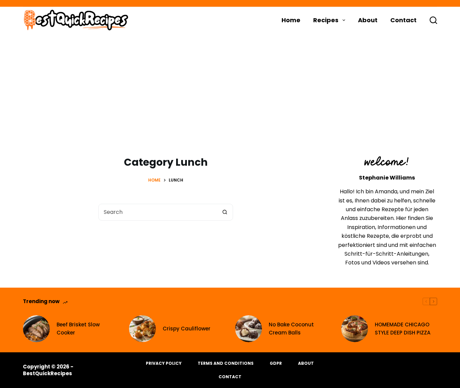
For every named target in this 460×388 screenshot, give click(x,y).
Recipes (325, 20)
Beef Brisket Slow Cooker (78, 328)
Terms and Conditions (226, 363)
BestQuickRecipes (47, 373)
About (367, 20)
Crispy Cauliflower (186, 328)
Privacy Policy (164, 363)
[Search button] (225, 212)
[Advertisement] (230, 84)
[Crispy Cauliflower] (142, 328)
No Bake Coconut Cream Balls (291, 328)
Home (291, 20)
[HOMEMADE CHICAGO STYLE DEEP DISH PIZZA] (354, 328)
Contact (403, 20)
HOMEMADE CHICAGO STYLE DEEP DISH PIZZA (402, 328)
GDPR (276, 363)
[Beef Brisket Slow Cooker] (36, 328)
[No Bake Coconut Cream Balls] (248, 328)
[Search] (433, 20)
